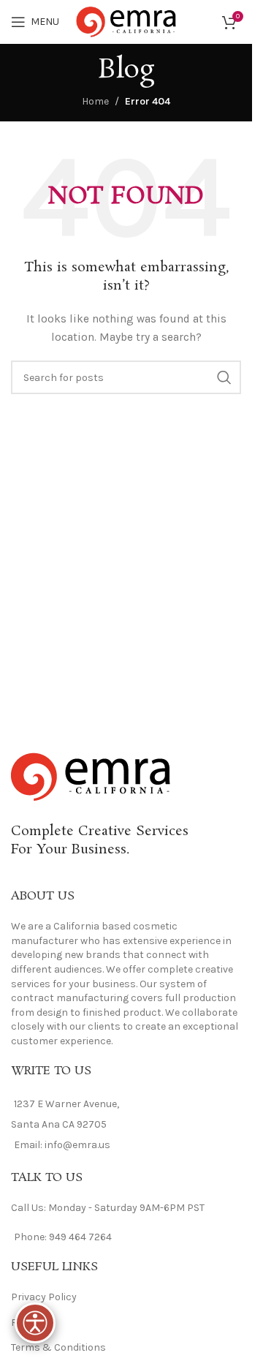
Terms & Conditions (58, 1347)
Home (95, 101)
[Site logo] (126, 21)
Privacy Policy (44, 1297)
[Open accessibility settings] (35, 1322)
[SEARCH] (224, 377)
